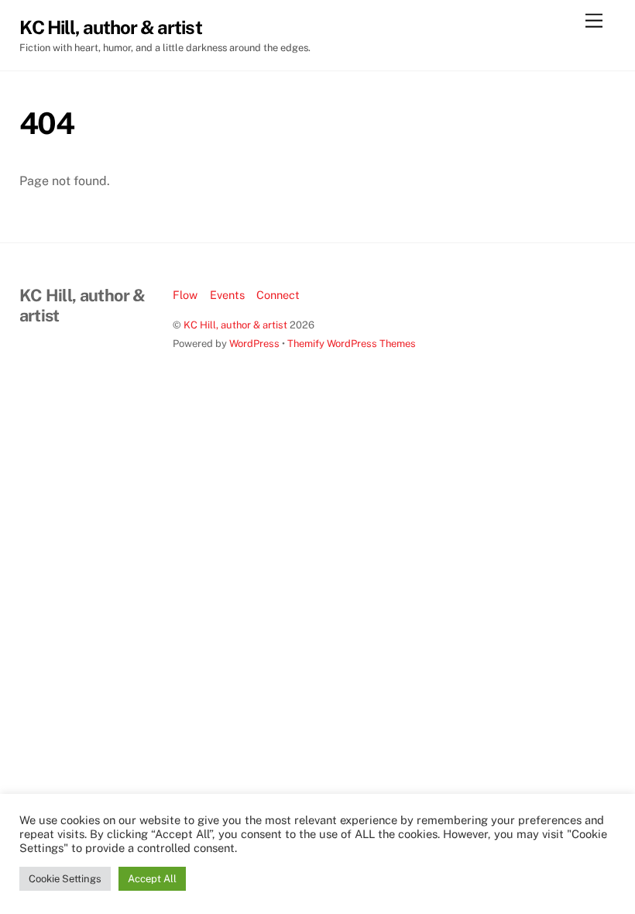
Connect (278, 294)
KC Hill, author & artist (235, 325)
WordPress (254, 343)
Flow (185, 294)
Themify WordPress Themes (351, 343)
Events (227, 294)
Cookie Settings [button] (65, 879)
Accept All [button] (152, 879)
